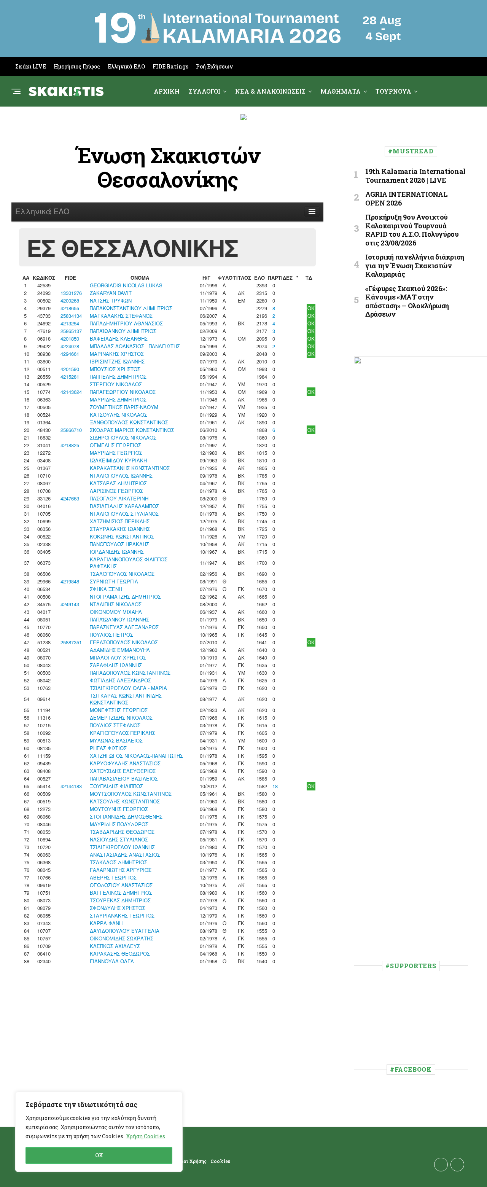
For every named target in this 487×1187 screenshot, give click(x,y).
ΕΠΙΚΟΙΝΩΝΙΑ (285, 122)
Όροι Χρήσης (192, 1161)
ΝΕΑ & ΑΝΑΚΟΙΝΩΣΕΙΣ (270, 91)
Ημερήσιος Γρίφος (77, 66)
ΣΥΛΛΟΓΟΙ (204, 91)
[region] (99, 1132)
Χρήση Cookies (145, 1136)
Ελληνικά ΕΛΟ (126, 66)
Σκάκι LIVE (30, 66)
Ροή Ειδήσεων (214, 66)
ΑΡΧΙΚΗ (167, 91)
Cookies (220, 1161)
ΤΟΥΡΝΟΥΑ (393, 91)
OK (99, 1155)
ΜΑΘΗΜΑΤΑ (340, 91)
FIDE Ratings (170, 66)
